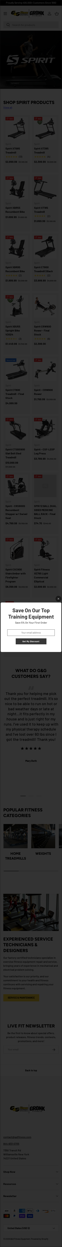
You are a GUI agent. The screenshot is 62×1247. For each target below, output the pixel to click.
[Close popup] (58, 599)
